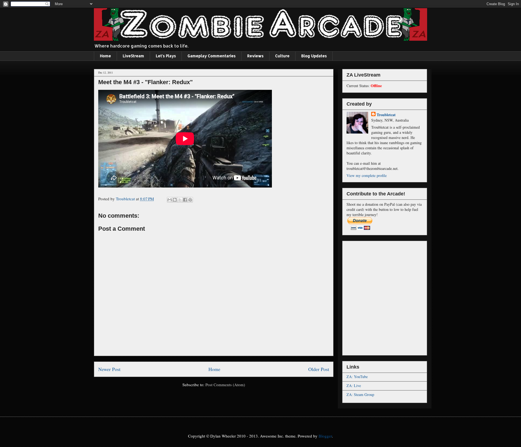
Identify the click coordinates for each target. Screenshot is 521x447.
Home (105, 55)
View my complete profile (367, 175)
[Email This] (169, 199)
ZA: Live (354, 385)
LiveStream (133, 55)
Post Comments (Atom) (225, 384)
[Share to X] (180, 199)
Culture (282, 55)
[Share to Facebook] (185, 199)
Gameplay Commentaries (212, 55)
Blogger (325, 436)
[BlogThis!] (174, 199)
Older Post (318, 369)
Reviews (255, 55)
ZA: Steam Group (360, 394)
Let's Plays (166, 55)
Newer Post (109, 369)
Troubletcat (386, 115)
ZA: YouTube (357, 376)
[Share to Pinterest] (190, 199)
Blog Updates (314, 55)
